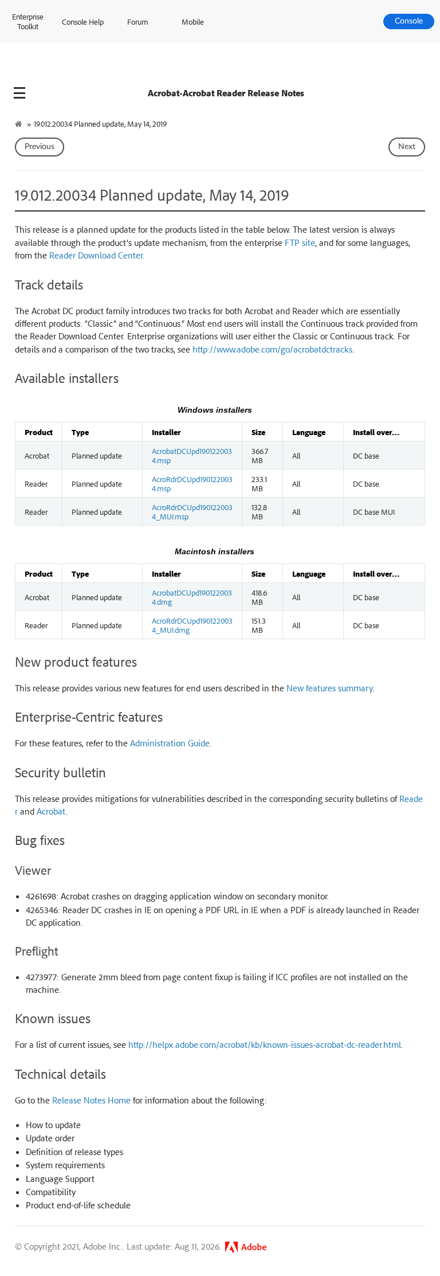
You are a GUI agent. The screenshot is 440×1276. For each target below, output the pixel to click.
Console (409, 21)
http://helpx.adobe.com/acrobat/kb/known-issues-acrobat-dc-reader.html (264, 1044)
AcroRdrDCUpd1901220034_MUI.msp (192, 511)
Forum (137, 21)
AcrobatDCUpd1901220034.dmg (192, 596)
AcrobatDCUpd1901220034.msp (192, 455)
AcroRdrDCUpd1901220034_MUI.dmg (192, 625)
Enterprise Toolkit (28, 21)
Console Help (83, 21)
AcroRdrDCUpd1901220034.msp (192, 483)
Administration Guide (170, 743)
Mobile (193, 21)
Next (406, 147)
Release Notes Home (91, 1100)
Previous (39, 147)
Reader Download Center (96, 255)
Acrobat (51, 811)
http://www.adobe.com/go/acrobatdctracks (272, 349)
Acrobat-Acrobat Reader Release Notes (226, 93)
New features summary (329, 688)
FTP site (300, 242)
